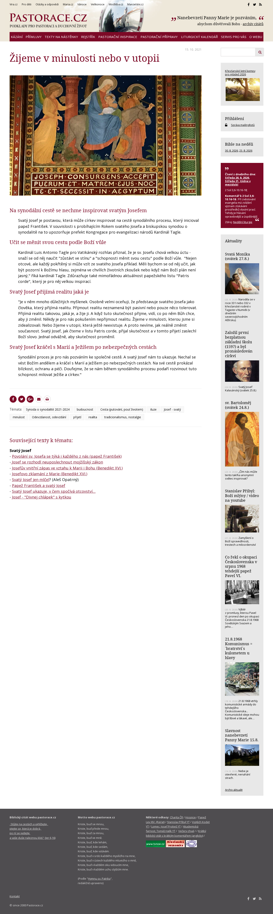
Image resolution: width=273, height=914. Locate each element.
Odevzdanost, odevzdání (49, 417)
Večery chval (186, 831)
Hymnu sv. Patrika (99, 878)
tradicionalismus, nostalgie (122, 417)
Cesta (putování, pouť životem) (121, 409)
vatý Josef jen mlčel (31, 479)
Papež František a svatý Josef (38, 485)
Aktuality (233, 240)
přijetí (77, 417)
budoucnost (85, 409)
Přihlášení (234, 118)
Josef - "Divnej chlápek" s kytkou (41, 497)
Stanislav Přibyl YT (178, 822)
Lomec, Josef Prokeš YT (166, 826)
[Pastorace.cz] (48, 20)
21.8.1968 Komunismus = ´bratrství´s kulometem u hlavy (238, 648)
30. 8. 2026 (231, 150)
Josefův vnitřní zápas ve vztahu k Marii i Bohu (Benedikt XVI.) (67, 468)
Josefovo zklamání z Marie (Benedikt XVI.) (49, 473)
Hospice (190, 817)
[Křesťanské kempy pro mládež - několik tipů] (242, 89)
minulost (19, 417)
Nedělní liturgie (242, 222)
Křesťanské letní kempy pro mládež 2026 (240, 72)
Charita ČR (176, 817)
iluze (153, 409)
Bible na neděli (239, 144)
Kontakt (15, 896)
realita (93, 417)
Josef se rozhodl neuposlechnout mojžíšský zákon (57, 462)
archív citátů (253, 24)
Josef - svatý (172, 409)
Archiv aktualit (234, 790)
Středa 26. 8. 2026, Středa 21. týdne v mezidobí (238, 181)
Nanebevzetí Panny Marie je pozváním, (217, 17)
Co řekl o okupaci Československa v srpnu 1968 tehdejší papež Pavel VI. (241, 566)
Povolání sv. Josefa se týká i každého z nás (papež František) (67, 456)
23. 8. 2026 (245, 150)
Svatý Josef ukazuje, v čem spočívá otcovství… (54, 491)
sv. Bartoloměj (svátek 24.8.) (238, 405)
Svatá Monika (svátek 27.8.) (237, 256)
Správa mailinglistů (243, 125)
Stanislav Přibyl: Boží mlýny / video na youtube (242, 495)
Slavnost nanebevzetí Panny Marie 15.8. (241, 735)
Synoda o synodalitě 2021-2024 (48, 409)
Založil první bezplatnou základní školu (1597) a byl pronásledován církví (239, 344)
